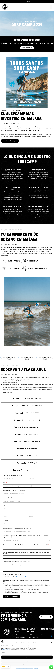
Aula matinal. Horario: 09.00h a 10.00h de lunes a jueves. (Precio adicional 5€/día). (26, 545)
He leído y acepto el (18, 576)
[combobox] (27, 540)
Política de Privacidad (28, 668)
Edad (5, 482)
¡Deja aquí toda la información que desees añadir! (16, 561)
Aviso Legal (36, 668)
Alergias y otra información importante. (14, 490)
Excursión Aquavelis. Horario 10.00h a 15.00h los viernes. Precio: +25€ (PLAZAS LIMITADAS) (26, 553)
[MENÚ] (51, 7)
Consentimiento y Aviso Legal (23, 576)
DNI (4, 505)
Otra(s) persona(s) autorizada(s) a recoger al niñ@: (17, 528)
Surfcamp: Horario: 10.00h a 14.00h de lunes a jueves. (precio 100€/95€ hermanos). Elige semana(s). (26, 536)
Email (5, 513)
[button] (52, 642)
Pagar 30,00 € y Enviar (11, 596)
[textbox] (26, 540)
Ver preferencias (27, 665)
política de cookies (6, 649)
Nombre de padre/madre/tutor (12, 498)
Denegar (27, 661)
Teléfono (30, 513)
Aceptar (27, 657)
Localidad (6, 520)
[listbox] (27, 548)
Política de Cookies (20, 668)
